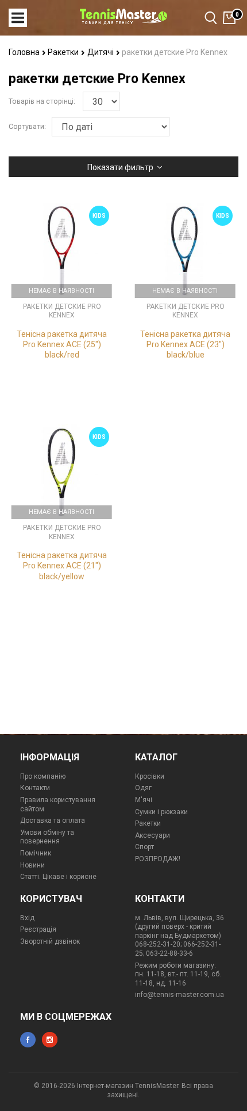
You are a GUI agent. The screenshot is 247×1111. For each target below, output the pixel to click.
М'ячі (143, 800)
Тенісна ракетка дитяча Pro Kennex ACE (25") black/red (62, 344)
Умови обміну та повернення (47, 837)
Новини (32, 865)
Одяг (143, 788)
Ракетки (64, 52)
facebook (28, 1039)
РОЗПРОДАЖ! (157, 859)
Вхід (27, 918)
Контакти (35, 788)
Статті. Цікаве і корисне (58, 877)
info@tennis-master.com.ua (179, 995)
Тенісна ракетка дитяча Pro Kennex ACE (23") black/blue (185, 344)
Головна (25, 52)
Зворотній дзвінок (50, 941)
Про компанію (42, 776)
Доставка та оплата (52, 820)
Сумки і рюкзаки (161, 812)
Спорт (144, 847)
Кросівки (149, 776)
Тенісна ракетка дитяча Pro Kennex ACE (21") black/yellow (62, 565)
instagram (49, 1039)
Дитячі (101, 52)
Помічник (35, 853)
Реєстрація (38, 929)
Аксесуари (152, 835)
